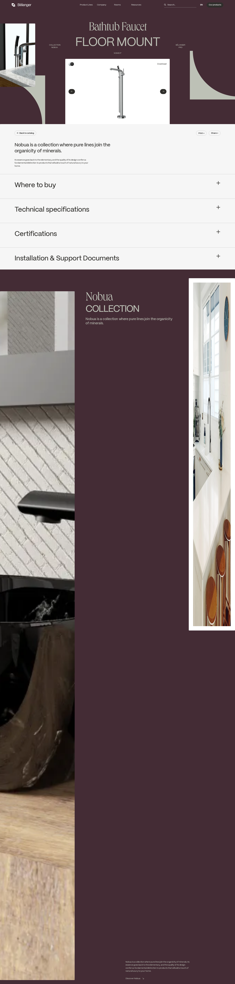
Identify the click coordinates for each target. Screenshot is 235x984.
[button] (201, 5)
